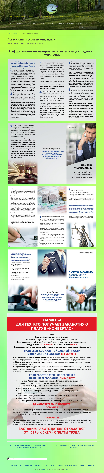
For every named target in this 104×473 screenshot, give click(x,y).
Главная (41, 23)
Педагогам (89, 23)
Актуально (15, 33)
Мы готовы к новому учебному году (18, 23)
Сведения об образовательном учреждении (70, 23)
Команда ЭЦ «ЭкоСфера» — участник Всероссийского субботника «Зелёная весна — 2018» (29, 446)
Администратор (14, 43)
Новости (50, 23)
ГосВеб (34, 23)
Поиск (94, 27)
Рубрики (10, 457)
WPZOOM (67, 469)
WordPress (45, 469)
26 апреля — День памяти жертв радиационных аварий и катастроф (74, 446)
